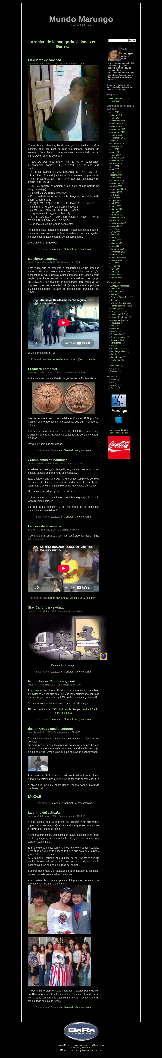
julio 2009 (114, 166)
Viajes (113, 368)
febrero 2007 (116, 243)
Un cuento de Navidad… (46, 60)
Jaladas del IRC (117, 314)
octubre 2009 (116, 163)
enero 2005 (115, 274)
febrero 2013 (116, 126)
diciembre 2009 (117, 158)
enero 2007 (115, 246)
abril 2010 (114, 152)
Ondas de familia (118, 337)
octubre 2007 (116, 220)
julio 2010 (114, 149)
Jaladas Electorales (119, 317)
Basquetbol (115, 291)
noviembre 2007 (117, 217)
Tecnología (115, 360)
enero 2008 (115, 212)
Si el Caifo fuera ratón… (46, 607)
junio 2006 (115, 266)
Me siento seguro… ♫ (44, 258)
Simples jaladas (117, 351)
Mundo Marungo (81, 19)
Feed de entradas (72, 1050)
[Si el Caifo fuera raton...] (67, 659)
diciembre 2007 (117, 215)
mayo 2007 (115, 235)
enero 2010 (115, 155)
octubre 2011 (116, 135)
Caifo (112, 388)
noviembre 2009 (117, 160)
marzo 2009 (115, 172)
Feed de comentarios (91, 1050)
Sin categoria (116, 357)
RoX (112, 345)
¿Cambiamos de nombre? (47, 460)
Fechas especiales (119, 306)
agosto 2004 (116, 277)
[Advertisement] (123, 468)
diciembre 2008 (117, 180)
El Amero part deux (42, 369)
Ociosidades (116, 334)
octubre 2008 (116, 186)
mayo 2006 (115, 269)
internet (32, 425)
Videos (74, 359)
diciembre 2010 (117, 143)
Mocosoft (114, 328)
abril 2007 (114, 237)
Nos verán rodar (65, 482)
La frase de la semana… (46, 526)
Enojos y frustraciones (120, 303)
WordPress (87, 1047)
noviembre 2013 (117, 121)
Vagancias (115, 365)
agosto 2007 (116, 226)
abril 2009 (114, 169)
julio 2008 (114, 195)
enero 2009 (115, 178)
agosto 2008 (116, 192)
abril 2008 (114, 203)
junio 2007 (115, 232)
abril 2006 (114, 272)
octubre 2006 (116, 254)
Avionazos (115, 288)
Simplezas (115, 354)
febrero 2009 (116, 175)
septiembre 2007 (118, 223)
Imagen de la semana (120, 311)
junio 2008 (115, 197)
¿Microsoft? (115, 101)
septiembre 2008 (118, 189)
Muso (35, 694)
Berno (113, 380)
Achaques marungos (119, 286)
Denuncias (115, 300)
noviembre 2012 (117, 129)
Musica (113, 331)
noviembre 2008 (117, 183)
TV (111, 363)
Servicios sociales (118, 348)
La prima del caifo (44, 812)
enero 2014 (115, 118)
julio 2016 (114, 112)
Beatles (113, 294)
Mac (112, 326)
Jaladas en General (62, 249)
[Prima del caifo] (59, 933)
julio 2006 (114, 263)
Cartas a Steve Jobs (119, 297)
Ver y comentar (83, 249)
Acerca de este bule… (120, 98)
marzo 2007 (115, 240)
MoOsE (113, 385)
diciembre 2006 (117, 249)
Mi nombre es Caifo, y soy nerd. (52, 681)
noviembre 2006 (117, 252)
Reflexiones (115, 343)
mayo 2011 (115, 140)
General (114, 308)
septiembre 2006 (118, 257)
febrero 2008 (116, 209)
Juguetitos (115, 323)
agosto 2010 (116, 146)
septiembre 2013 (118, 123)
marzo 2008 (115, 206)
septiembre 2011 (117, 138)
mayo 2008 (115, 200)
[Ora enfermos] (38, 770)
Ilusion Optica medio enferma (50, 728)
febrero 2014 (116, 115)
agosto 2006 (116, 260)
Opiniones (115, 340)
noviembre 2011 (117, 132)
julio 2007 (114, 229)
